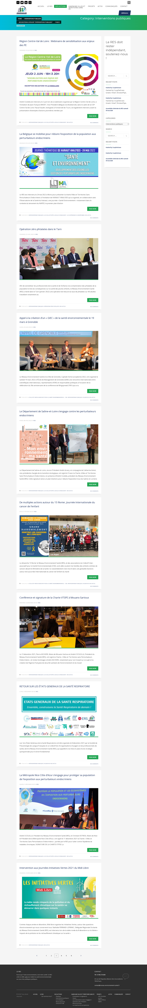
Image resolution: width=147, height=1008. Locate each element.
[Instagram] (30, 2)
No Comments (94, 122)
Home (20, 19)
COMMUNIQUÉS (118, 994)
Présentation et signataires (80, 996)
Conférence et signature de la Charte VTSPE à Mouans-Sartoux (54, 597)
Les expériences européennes (76, 215)
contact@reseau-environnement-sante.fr (107, 985)
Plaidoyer (86, 397)
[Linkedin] (26, 2)
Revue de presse (60, 1001)
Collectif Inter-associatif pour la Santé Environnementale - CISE (48, 397)
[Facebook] (18, 2)
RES (36, 50)
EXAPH (100, 1001)
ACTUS (110, 994)
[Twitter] (22, 2)
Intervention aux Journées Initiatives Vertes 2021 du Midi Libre (54, 867)
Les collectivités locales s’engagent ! (55, 122)
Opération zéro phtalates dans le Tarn (41, 229)
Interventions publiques (32, 19)
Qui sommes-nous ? (47, 996)
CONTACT (127, 994)
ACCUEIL (35, 994)
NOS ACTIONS (58, 994)
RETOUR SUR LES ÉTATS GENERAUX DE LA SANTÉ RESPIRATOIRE (55, 686)
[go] (126, 76)
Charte (74, 998)
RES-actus (70, 122)
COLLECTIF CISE (60, 1003)
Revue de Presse (77, 1003)
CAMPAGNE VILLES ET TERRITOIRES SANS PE (82, 994)
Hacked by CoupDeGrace (113, 87)
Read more (92, 116)
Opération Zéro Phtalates (51, 306)
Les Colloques (59, 1000)
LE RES (42, 994)
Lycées (100, 998)
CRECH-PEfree (102, 1000)
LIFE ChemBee (102, 996)
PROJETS (99, 994)
